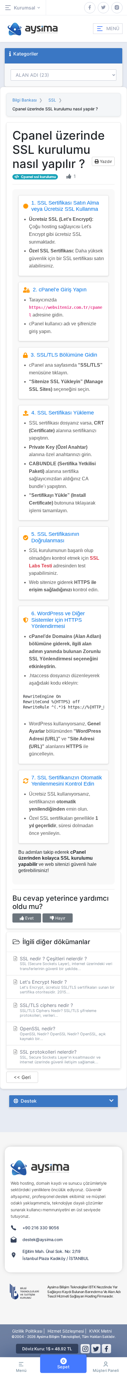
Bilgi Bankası (24, 99)
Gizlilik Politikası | (28, 1330)
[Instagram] (117, 7)
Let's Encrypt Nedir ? (66, 986)
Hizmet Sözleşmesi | (67, 1330)
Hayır (59, 917)
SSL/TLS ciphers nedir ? (57, 1010)
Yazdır (105, 161)
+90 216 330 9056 (40, 1227)
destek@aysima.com (42, 1239)
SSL (52, 99)
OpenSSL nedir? (62, 1033)
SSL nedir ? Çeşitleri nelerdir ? (65, 963)
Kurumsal (24, 8)
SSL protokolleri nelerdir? (59, 1056)
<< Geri (22, 1077)
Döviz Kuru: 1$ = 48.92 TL (47, 1348)
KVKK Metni (100, 1330)
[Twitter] (103, 7)
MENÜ (112, 28)
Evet (29, 917)
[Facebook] (89, 7)
